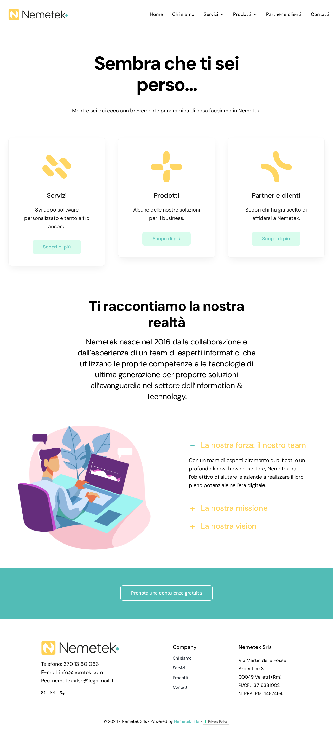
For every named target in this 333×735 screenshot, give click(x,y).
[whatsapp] (43, 692)
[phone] (62, 692)
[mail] (52, 692)
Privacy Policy (217, 721)
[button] (248, 445)
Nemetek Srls (186, 721)
